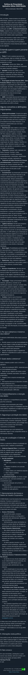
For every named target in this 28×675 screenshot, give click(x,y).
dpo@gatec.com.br (7, 618)
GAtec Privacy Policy (14, 672)
